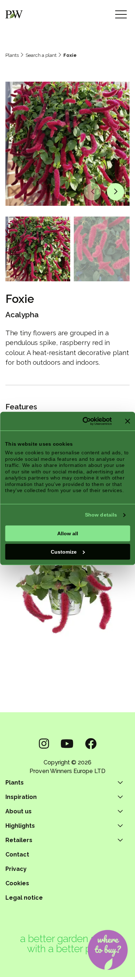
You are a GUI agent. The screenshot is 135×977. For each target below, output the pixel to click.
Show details (101, 515)
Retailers (18, 840)
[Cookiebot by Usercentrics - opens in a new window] (83, 421)
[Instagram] (44, 743)
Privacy (16, 868)
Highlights (20, 825)
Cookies (17, 883)
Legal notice (24, 897)
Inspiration (21, 797)
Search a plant (41, 55)
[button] (92, 191)
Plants (12, 55)
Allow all (67, 533)
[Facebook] (90, 743)
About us (18, 811)
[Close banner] (127, 421)
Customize (64, 551)
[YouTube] (66, 743)
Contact (17, 854)
